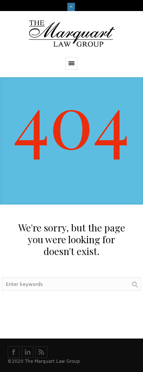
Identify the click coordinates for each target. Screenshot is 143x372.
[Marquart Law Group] (71, 34)
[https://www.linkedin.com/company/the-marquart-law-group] (27, 352)
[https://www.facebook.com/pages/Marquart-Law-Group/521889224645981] (13, 352)
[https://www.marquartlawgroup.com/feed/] (41, 352)
